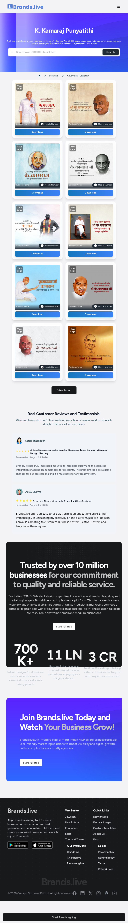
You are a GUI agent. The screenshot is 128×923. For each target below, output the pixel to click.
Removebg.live (75, 863)
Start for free (64, 626)
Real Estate (72, 822)
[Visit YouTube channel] (116, 893)
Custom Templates (104, 828)
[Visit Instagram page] (100, 893)
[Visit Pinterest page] (108, 893)
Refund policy (106, 857)
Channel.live (74, 857)
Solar (68, 833)
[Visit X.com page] (92, 893)
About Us (99, 833)
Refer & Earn (105, 869)
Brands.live (22, 811)
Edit (30, 104)
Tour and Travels (75, 839)
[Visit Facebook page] (76, 893)
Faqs (96, 839)
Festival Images (102, 822)
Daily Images (100, 816)
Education (71, 828)
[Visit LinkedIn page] (84, 893)
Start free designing (64, 917)
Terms (101, 863)
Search (110, 52)
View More (64, 390)
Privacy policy (106, 852)
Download (37, 132)
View (43, 104)
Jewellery (70, 816)
